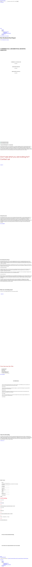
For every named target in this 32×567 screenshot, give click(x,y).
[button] (1, 28)
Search (17, 1)
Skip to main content (2, 0)
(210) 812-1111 (4, 565)
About (2, 561)
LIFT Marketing (3, 39)
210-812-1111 (2, 510)
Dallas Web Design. (25, 558)
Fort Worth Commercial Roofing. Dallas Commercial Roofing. (15, 558)
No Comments (7, 39)
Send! (1, 496)
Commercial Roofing (6, 563)
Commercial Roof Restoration (7, 564)
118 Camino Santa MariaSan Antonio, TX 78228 (6, 513)
